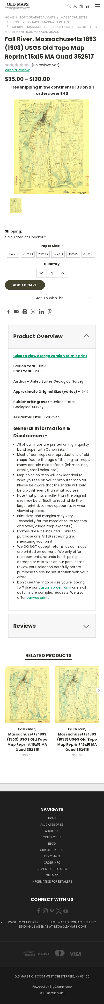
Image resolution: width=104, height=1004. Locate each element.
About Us (52, 831)
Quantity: (52, 264)
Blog (52, 844)
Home (52, 818)
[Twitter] (33, 311)
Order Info (52, 863)
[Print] (24, 311)
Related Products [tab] (48, 655)
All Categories (52, 825)
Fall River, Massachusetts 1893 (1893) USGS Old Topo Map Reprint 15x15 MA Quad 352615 (77, 739)
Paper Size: (52, 245)
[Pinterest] (49, 311)
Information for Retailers (52, 881)
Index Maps (52, 856)
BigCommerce (61, 987)
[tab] (52, 336)
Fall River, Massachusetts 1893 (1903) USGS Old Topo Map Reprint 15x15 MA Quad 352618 (27, 739)
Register (60, 869)
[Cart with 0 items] (87, 6)
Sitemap (52, 875)
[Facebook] (8, 311)
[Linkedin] (41, 311)
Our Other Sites (52, 850)
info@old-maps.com (69, 926)
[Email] (16, 311)
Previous (5, 690)
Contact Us (52, 837)
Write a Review (17, 70)
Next (99, 690)
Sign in (42, 869)
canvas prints (38, 597)
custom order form (54, 587)
